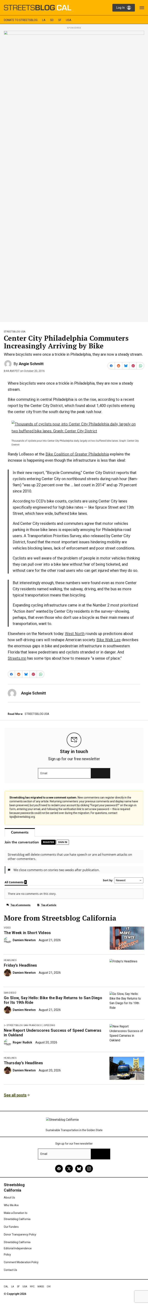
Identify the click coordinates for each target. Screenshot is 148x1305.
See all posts (15, 1095)
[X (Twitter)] (69, 1168)
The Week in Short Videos (27, 932)
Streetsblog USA (14, 331)
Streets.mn (17, 658)
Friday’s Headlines (20, 965)
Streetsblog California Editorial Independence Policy (18, 1248)
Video (7, 928)
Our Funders (11, 1226)
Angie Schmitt (31, 363)
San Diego (10, 993)
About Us (9, 1197)
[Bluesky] (79, 1168)
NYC (32, 1286)
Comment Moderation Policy (21, 1262)
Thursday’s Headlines (23, 1063)
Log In (120, 7)
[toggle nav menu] (142, 8)
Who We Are (11, 1205)
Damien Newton (24, 940)
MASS (41, 1286)
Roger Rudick (22, 1042)
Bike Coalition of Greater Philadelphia (77, 454)
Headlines (10, 960)
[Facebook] (59, 1168)
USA (68, 20)
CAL (6, 1286)
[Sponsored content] (74, 175)
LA (43, 20)
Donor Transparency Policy (20, 1234)
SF (59, 20)
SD (52, 20)
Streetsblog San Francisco (24, 1025)
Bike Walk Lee (109, 639)
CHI (48, 1286)
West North (75, 633)
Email (43, 773)
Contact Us (10, 1269)
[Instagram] (89, 1168)
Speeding (49, 1025)
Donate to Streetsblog (21, 20)
